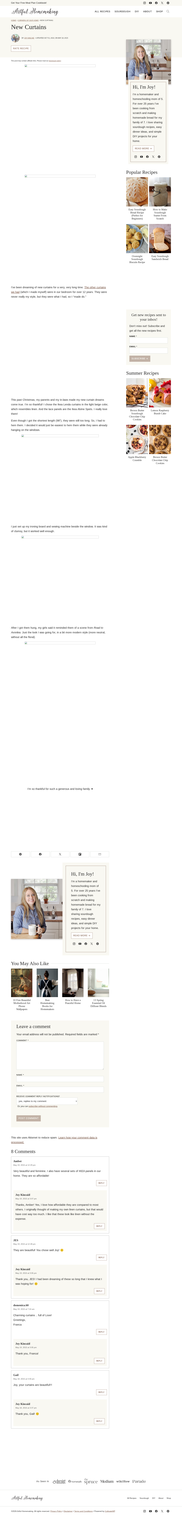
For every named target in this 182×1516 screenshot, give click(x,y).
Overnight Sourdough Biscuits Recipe (137, 259)
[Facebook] (156, 3)
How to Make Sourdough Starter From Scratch (160, 214)
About (147, 11)
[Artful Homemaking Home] (35, 11)
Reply (101, 1183)
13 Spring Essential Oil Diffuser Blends (98, 1003)
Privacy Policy (56, 1511)
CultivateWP (110, 1511)
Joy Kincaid (29, 38)
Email (20, 1086)
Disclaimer (68, 1511)
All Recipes (102, 11)
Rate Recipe (21, 48)
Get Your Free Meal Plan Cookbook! (29, 3)
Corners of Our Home (28, 20)
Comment (22, 1040)
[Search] (168, 11)
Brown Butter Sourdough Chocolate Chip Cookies (137, 415)
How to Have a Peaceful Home (73, 1002)
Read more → (81, 935)
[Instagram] (144, 3)
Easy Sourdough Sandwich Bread (160, 258)
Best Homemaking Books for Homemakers (47, 1005)
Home (13, 20)
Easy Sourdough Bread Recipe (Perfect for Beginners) (137, 214)
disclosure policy (55, 61)
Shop (159, 11)
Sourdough (123, 11)
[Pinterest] (168, 3)
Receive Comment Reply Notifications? (38, 1096)
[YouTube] (150, 3)
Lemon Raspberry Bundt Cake (160, 412)
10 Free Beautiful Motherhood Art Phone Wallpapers (22, 1005)
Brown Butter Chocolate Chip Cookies (160, 460)
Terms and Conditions (83, 1511)
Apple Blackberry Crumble (137, 459)
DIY (137, 11)
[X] (162, 3)
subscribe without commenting (43, 1106)
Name (20, 1075)
